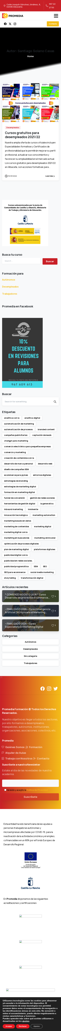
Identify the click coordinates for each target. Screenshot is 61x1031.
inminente (33, 509)
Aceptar (9, 1026)
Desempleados (10, 286)
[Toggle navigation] (56, 15)
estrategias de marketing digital (20, 486)
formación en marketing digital (19, 492)
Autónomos (8, 279)
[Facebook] (5, 23)
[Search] (55, 401)
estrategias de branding (16, 480)
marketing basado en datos (17, 520)
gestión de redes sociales (42, 498)
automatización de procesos (18, 429)
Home (30, 56)
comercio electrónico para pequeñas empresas (27, 446)
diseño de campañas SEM (16, 469)
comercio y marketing (15, 452)
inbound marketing (13, 509)
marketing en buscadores (16, 537)
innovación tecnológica (16, 515)
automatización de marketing (19, 423)
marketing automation (44, 515)
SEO (45, 566)
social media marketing (41, 572)
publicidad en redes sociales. (18, 560)
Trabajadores (9, 293)
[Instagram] (14, 23)
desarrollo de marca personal (18, 463)
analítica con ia (11, 418)
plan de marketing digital (16, 549)
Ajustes (36, 1026)
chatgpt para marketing (16, 440)
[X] (10, 23)
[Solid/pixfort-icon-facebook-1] (42, 688)
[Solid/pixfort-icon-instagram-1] (49, 688)
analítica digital (32, 418)
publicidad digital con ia (16, 555)
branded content (46, 429)
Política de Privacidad (37, 790)
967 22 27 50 (52, 6)
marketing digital (42, 526)
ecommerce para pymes (16, 475)
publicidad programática (16, 566)
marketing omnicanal (44, 537)
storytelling (10, 578)
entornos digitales (42, 475)
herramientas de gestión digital (19, 503)
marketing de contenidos (16, 526)
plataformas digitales (44, 549)
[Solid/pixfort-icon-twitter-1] (55, 688)
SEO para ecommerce (14, 572)
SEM (36, 566)
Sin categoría (30, 656)
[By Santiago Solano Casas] (8, 116)
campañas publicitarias (15, 435)
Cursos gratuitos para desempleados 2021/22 (22, 135)
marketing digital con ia (16, 532)
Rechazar (23, 1026)
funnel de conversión (14, 498)
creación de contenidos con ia (19, 458)
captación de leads (41, 435)
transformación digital (32, 578)
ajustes (25, 1021)
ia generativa (46, 503)
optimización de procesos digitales (21, 543)
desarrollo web (45, 463)
